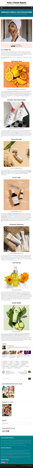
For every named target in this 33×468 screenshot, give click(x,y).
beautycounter (5, 361)
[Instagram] (4, 49)
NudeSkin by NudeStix (5, 333)
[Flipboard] (9, 49)
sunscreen (21, 366)
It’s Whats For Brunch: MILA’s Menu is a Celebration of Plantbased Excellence (20, 356)
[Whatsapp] (8, 49)
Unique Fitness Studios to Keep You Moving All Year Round (27, 356)
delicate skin (12, 173)
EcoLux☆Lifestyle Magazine (16, 2)
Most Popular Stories (18, 44)
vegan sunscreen (17, 367)
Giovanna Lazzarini (19, 46)
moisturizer (13, 95)
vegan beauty (10, 367)
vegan (4, 367)
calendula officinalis (24, 361)
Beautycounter (15, 258)
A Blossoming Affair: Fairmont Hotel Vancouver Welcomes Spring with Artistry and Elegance (12, 356)
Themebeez (30, 465)
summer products (6, 366)
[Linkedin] (5, 49)
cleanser (11, 363)
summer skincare (14, 366)
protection (13, 256)
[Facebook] (1, 49)
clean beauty (5, 363)
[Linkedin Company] (7, 462)
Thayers (2, 130)
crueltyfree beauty (25, 363)
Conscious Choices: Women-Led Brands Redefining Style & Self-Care (5, 356)
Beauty (13, 44)
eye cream (9, 364)
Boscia (2, 91)
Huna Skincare (16, 364)
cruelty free (17, 363)
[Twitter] (3, 49)
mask (26, 337)
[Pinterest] (7, 49)
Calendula (17, 361)
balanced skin (25, 135)
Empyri (4, 364)
